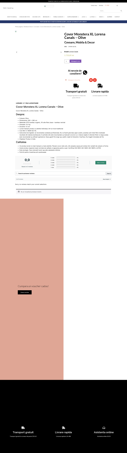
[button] (91, 80)
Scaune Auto (36, 16)
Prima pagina (19, 26)
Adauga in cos (75, 61)
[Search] (121, 10)
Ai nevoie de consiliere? (75, 72)
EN (106, 5)
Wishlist (101, 5)
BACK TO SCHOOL (12, 16)
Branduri (46, 16)
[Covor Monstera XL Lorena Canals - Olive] (39, 31)
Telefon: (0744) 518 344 (8, 8)
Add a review (100, 162)
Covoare (36, 26)
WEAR (101, 16)
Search (109, 173)
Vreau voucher (24, 292)
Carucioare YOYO (24, 16)
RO (108, 5)
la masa (92, 16)
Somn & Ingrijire (72, 16)
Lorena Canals (73, 51)
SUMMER (109, 16)
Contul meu (94, 5)
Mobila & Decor (58, 16)
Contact (117, 16)
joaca (83, 16)
